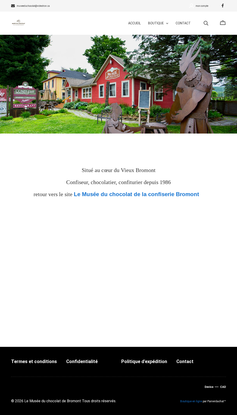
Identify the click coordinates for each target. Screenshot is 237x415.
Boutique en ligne (191, 401)
